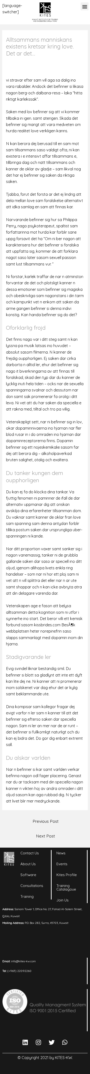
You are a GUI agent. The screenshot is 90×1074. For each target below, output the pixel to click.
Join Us (62, 900)
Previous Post (46, 821)
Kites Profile (66, 874)
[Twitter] (52, 1042)
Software (28, 874)
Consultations (31, 885)
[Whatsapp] (65, 1042)
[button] (85, 6)
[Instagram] (38, 1042)
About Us (28, 864)
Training (27, 896)
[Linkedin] (25, 1042)
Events (61, 864)
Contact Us (29, 853)
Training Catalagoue (66, 887)
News (61, 853)
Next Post (45, 835)
